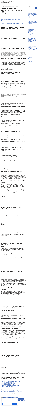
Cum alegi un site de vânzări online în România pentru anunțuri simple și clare (32, 22)
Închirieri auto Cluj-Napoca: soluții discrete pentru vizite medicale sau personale (32, 44)
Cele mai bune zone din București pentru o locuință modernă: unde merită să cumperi (32, 33)
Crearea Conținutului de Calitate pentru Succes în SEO (8, 383)
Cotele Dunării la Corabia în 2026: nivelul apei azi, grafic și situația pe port (32, 49)
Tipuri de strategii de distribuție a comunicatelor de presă (8, 20)
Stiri (28, 58)
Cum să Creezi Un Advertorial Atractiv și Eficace (7, 386)
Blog (3, 6)
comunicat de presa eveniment (14, 397)
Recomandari (30, 57)
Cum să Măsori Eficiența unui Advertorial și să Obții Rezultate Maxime (10, 385)
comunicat (2, 13)
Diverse (29, 54)
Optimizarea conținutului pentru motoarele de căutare (7, 382)
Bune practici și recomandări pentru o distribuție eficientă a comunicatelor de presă (12, 23)
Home (1, 6)
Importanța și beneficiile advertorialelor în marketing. (7, 384)
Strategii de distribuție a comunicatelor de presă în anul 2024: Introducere (10, 19)
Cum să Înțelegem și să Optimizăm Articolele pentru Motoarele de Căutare (10, 381)
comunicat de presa (6, 397)
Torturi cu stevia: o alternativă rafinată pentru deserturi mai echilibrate (32, 30)
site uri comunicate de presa (21, 400)
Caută (29, 6)
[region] (9, 402)
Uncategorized (30, 61)
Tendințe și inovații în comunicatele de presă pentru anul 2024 (12, 391)
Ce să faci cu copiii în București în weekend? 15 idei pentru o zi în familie (32, 16)
